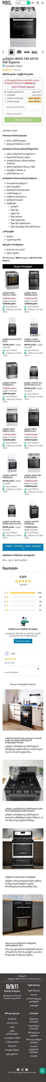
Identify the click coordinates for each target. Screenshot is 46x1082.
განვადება (11, 95)
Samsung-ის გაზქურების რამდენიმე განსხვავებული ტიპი (20, 944)
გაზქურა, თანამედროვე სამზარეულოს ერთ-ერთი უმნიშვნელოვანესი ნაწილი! (24, 809)
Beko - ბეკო (8, 560)
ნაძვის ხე (12, 1018)
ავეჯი (12, 1027)
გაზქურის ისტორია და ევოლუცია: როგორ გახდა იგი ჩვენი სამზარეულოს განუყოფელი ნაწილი (23, 740)
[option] (11, 52)
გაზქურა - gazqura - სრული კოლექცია (23, 546)
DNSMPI (34, 1056)
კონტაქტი (34, 1005)
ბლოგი (34, 994)
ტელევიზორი (12, 1054)
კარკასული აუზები (12, 1037)
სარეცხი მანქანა (12, 1050)
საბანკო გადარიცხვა (15, 98)
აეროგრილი (12, 1023)
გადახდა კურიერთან (15, 92)
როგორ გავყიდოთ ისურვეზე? (34, 1049)
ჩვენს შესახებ (34, 990)
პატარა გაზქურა (20, 560)
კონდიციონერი (12, 1042)
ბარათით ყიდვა (13, 101)
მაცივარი (12, 1046)
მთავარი (22, 976)
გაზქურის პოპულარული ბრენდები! (20, 877)
